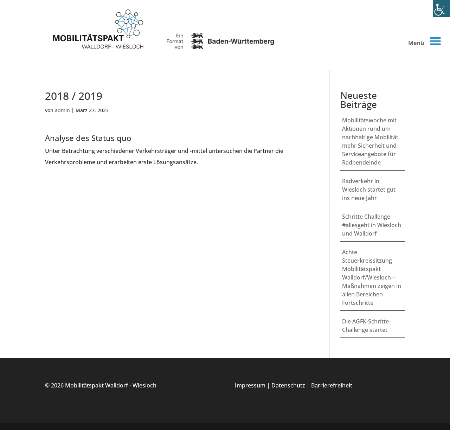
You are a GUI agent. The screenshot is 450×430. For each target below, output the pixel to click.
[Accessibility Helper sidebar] (441, 8)
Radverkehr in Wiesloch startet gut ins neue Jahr (369, 189)
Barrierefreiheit (331, 385)
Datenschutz (288, 385)
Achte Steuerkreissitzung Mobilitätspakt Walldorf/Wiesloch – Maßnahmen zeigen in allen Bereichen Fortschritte (371, 277)
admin (62, 110)
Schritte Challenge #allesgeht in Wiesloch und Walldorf (371, 225)
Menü (417, 43)
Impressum (250, 385)
